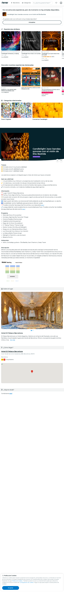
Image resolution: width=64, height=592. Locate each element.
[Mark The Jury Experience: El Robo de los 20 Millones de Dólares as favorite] (59, 69)
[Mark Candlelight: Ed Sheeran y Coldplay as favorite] (19, 33)
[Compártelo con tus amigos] (57, 160)
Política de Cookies (17, 581)
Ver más (12, 340)
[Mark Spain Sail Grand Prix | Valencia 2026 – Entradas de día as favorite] (39, 69)
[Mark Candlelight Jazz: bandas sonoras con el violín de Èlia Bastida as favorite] (61, 160)
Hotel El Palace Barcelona (12, 351)
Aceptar (10, 588)
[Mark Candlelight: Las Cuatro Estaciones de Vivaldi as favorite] (59, 33)
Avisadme (32, 22)
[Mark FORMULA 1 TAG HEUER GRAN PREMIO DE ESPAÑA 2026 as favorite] (19, 69)
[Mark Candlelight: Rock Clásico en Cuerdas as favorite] (39, 33)
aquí (42, 205)
